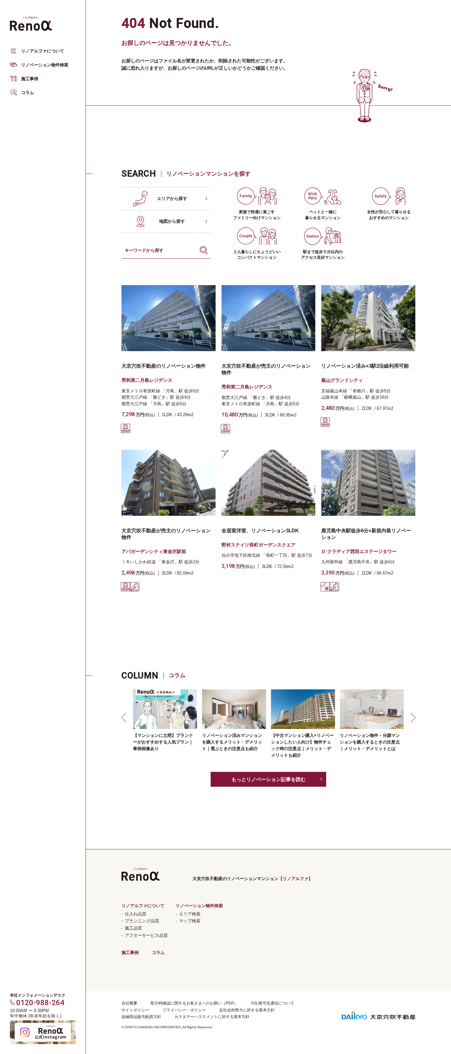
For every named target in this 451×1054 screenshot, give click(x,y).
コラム (27, 92)
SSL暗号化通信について (272, 1003)
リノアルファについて (42, 51)
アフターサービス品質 (146, 935)
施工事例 (29, 78)
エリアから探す (172, 198)
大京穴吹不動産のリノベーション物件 (163, 366)
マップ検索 (189, 920)
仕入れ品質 (135, 913)
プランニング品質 (142, 920)
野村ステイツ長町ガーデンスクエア (258, 544)
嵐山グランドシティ (342, 380)
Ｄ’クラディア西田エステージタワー (359, 551)
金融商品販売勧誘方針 (141, 1016)
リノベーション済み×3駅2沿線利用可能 (365, 366)
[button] (124, 717)
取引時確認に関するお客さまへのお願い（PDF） (194, 1003)
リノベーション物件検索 (44, 64)
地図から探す (172, 221)
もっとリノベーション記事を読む (268, 779)
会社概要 (129, 1003)
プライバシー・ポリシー (184, 1010)
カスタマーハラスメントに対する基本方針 (212, 1016)
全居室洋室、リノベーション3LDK (260, 530)
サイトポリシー (135, 1010)
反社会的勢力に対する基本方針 (247, 1010)
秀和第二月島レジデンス (146, 380)
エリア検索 (189, 913)
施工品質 (133, 928)
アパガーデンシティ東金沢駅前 (153, 551)
